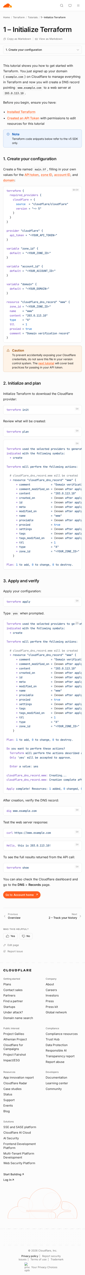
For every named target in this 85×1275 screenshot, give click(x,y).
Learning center (57, 1083)
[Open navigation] (78, 5)
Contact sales (13, 990)
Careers (51, 990)
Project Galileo (13, 1034)
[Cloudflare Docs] (7, 5)
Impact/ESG (11, 1060)
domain (8, 180)
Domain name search (18, 1018)
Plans (7, 984)
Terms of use (38, 1259)
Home (6, 17)
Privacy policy (29, 1256)
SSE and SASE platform (19, 1127)
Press (50, 1001)
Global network (56, 1012)
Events (8, 1105)
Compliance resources (62, 1034)
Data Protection (57, 1045)
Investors (52, 995)
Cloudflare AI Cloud (17, 1132)
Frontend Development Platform (19, 1146)
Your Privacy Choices (44, 1267)
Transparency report (60, 1056)
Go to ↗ (22, 894)
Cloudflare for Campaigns (13, 1047)
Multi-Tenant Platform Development (18, 1155)
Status (7, 1094)
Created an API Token (23, 118)
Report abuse (55, 1062)
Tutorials (33, 17)
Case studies (12, 1089)
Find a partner (13, 1001)
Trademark (57, 1259)
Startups (9, 1007)
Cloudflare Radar (15, 1083)
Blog (6, 1111)
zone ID (46, 175)
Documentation (56, 1077)
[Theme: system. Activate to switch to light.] (70, 5)
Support (9, 1100)
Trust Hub (53, 1039)
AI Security (11, 1138)
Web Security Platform (19, 1163)
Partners (9, 995)
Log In (7, 1179)
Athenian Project (15, 1039)
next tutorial (46, 363)
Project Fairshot (14, 1054)
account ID (62, 175)
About (50, 984)
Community (54, 1089)
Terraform (19, 17)
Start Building (12, 1174)
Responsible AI (56, 1050)
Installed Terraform (21, 112)
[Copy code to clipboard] (77, 190)
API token (32, 175)
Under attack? (13, 1012)
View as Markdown (50, 38)
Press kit (52, 1007)
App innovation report (18, 1077)
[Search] (61, 5)
